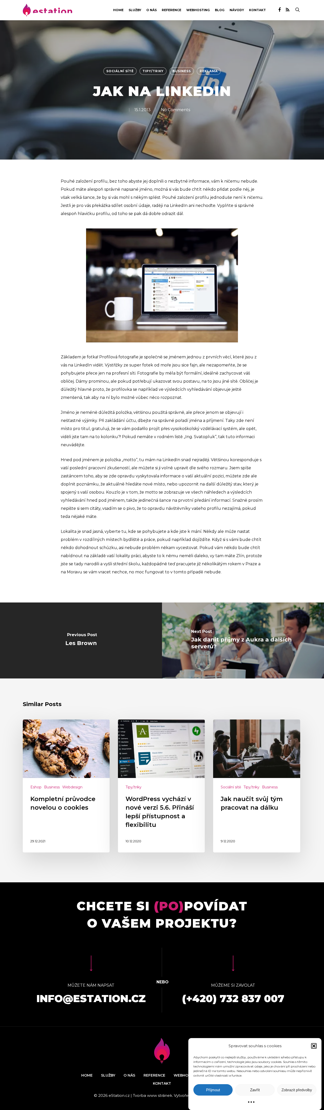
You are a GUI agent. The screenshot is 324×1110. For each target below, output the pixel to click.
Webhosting (198, 10)
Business (181, 71)
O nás (151, 10)
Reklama (209, 71)
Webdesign (72, 787)
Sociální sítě (120, 71)
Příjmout (213, 1090)
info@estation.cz (91, 998)
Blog (220, 10)
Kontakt (257, 10)
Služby (135, 10)
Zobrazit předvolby (296, 1090)
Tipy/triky (153, 71)
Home (118, 10)
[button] (313, 1045)
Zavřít (255, 1090)
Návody (237, 10)
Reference (171, 10)
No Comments (175, 109)
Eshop (36, 787)
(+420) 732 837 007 (233, 998)
